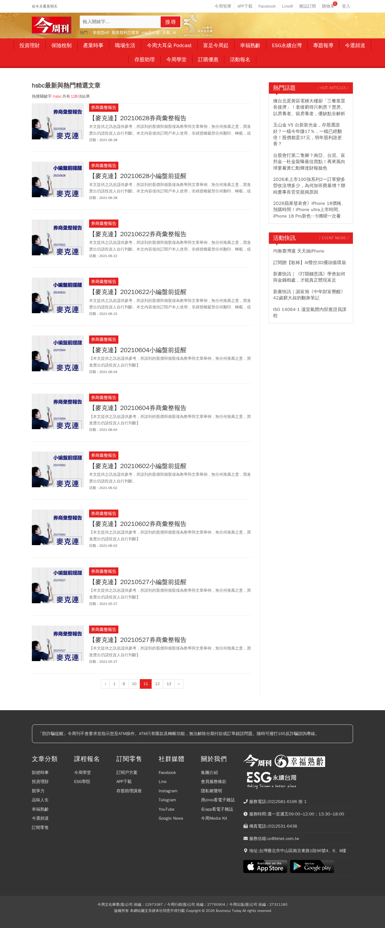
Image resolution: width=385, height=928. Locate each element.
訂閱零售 (40, 827)
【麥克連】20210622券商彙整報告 (138, 234)
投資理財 (40, 781)
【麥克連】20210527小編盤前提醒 (138, 582)
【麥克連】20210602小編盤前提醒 (138, 466)
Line (163, 781)
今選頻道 (40, 818)
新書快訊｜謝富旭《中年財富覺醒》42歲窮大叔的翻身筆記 (309, 295)
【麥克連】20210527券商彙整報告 (138, 640)
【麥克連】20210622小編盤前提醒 (138, 292)
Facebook (167, 772)
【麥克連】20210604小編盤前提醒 (138, 350)
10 (134, 683)
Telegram (167, 799)
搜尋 (170, 22)
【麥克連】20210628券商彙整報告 (138, 118)
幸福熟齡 (40, 809)
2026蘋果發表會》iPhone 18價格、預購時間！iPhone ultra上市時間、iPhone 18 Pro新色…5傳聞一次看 (309, 210)
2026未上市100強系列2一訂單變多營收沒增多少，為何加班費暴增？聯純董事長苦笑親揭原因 (309, 186)
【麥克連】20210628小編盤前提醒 (138, 176)
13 (169, 683)
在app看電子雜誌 (217, 809)
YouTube (166, 809)
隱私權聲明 (211, 790)
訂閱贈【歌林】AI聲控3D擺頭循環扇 (309, 263)
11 (145, 683)
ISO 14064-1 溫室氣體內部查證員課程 (309, 313)
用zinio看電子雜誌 (218, 799)
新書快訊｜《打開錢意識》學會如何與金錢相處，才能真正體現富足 (309, 277)
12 (157, 683)
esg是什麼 (151, 32)
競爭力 (38, 790)
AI (174, 32)
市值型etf (101, 32)
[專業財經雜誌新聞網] (51, 25)
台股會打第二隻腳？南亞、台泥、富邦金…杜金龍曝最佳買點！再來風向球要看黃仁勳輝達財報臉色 (309, 162)
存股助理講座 (129, 790)
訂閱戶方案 (127, 772)
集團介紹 (209, 772)
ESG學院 (82, 781)
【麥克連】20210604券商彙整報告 (138, 408)
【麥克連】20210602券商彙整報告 (138, 524)
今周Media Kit (214, 818)
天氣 (166, 32)
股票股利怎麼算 (125, 32)
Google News (171, 818)
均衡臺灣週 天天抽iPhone (298, 251)
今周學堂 (82, 772)
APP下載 (124, 781)
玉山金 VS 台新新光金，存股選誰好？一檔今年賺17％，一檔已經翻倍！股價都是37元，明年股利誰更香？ (307, 134)
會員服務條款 (213, 781)
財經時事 (40, 772)
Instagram (168, 790)
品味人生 (40, 799)
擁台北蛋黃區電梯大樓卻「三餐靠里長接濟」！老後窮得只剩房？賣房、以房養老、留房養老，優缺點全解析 (309, 107)
